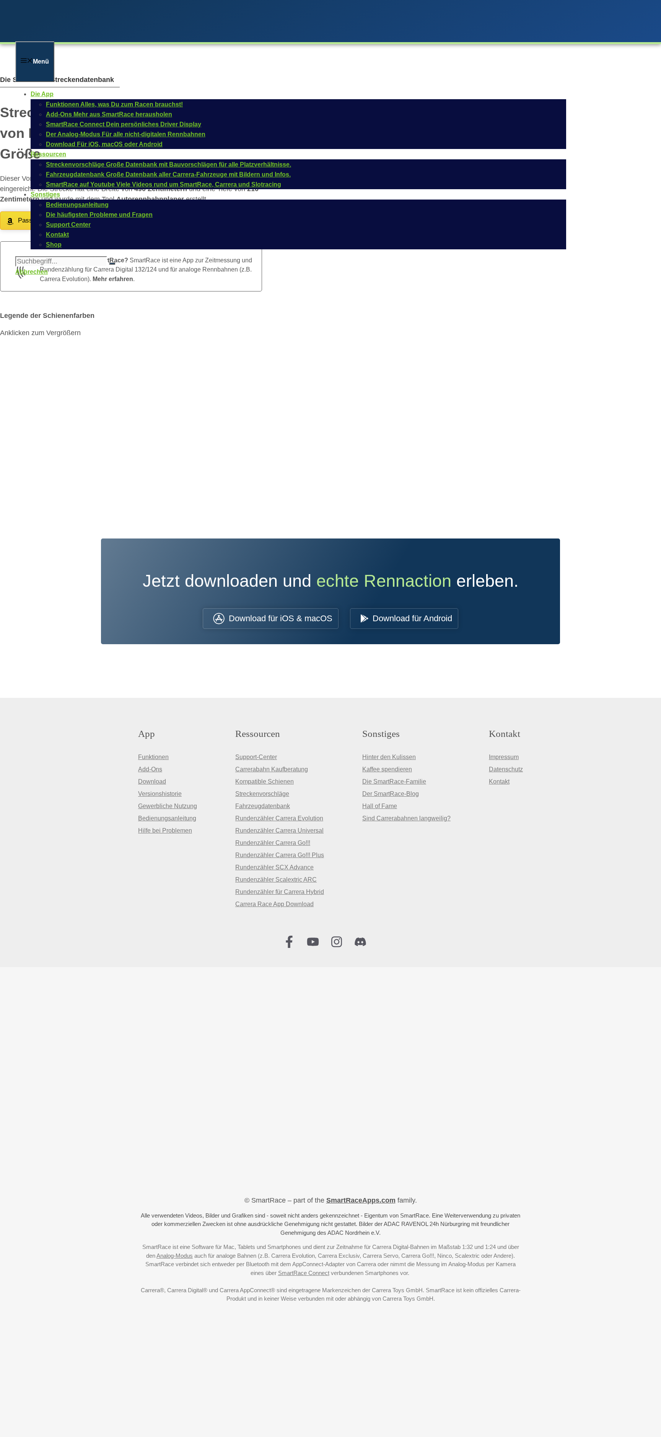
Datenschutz (506, 769)
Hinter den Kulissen (389, 757)
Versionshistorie (160, 794)
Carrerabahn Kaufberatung (271, 769)
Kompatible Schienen (264, 781)
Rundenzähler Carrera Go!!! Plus (279, 855)
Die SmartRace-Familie (394, 781)
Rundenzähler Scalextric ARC (276, 879)
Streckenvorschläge (262, 794)
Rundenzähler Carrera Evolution (279, 818)
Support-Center (256, 757)
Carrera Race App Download (274, 904)
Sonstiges (45, 194)
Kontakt (499, 781)
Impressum (504, 757)
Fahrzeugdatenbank (262, 806)
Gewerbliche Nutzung (167, 806)
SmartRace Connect (303, 1273)
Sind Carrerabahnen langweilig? (406, 818)
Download (152, 781)
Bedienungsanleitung (167, 818)
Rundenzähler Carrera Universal (279, 830)
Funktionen (153, 757)
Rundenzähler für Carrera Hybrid (279, 892)
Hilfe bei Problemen (165, 830)
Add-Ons (150, 769)
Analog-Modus (174, 1255)
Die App (42, 94)
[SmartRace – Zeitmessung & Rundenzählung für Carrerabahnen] (114, 36)
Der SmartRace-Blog (390, 794)
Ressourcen (48, 154)
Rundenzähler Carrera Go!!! (272, 843)
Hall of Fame (379, 806)
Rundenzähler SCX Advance (274, 867)
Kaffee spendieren (387, 769)
